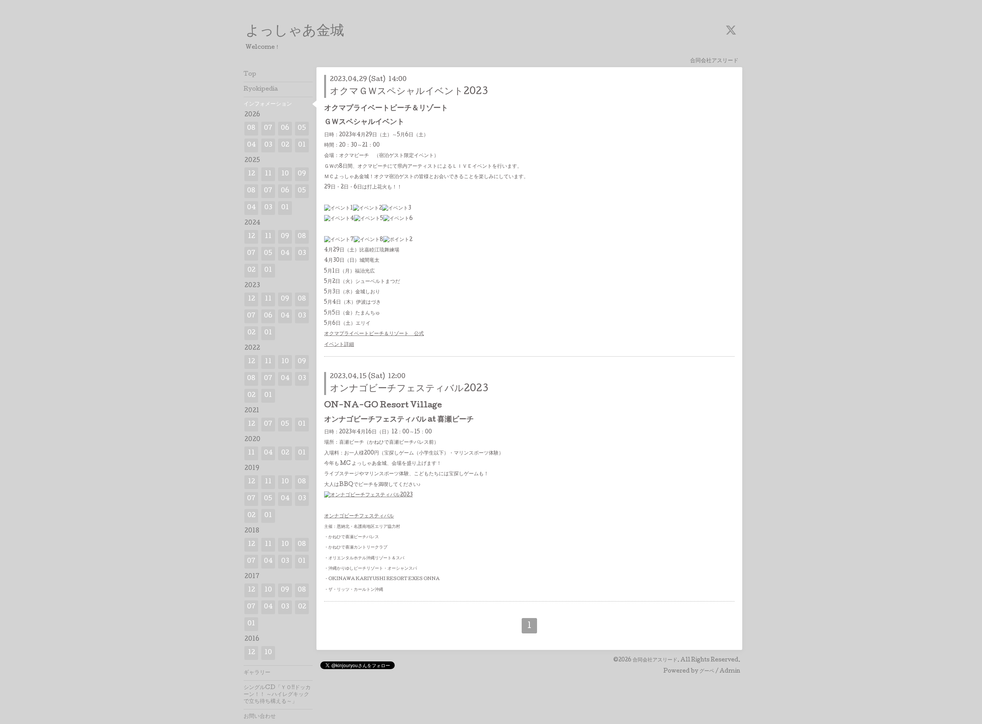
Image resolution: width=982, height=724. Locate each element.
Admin (730, 671)
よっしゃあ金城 (295, 32)
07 (268, 128)
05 (302, 128)
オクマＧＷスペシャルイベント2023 (409, 92)
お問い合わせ (260, 717)
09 (302, 174)
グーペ (706, 671)
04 (251, 145)
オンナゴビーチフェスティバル (359, 516)
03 (268, 145)
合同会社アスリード (655, 660)
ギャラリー (257, 673)
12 (251, 174)
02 (285, 145)
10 (285, 174)
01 (302, 145)
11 (268, 174)
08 (251, 128)
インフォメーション (268, 104)
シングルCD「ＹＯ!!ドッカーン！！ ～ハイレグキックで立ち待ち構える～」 (277, 695)
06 (285, 128)
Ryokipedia (261, 89)
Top (250, 74)
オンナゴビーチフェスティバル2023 (409, 389)
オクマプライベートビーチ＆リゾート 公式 (374, 334)
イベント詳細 (339, 344)
